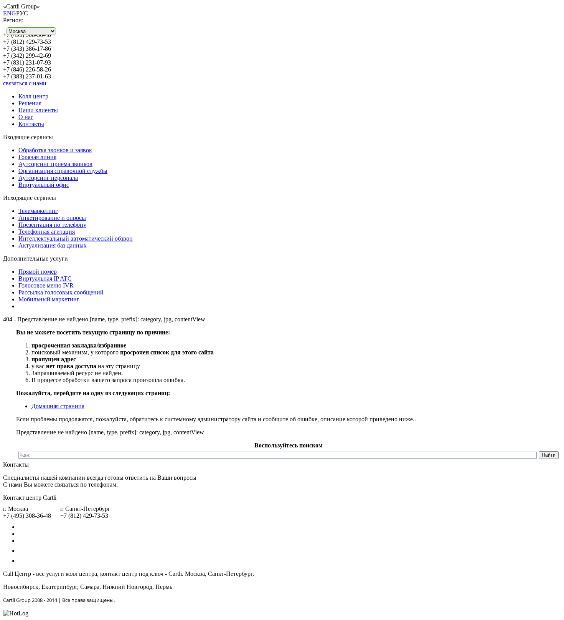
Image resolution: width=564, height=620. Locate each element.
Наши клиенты (38, 110)
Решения (29, 103)
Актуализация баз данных (52, 245)
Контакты (31, 124)
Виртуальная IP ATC (45, 278)
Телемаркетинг (38, 211)
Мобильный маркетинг (48, 299)
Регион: (13, 20)
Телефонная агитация (46, 231)
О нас (25, 117)
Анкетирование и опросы (52, 217)
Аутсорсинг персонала (48, 178)
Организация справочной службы (62, 171)
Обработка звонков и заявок (55, 150)
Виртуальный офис (43, 184)
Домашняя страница (57, 406)
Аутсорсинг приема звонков (55, 164)
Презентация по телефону (52, 224)
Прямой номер (37, 271)
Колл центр (33, 96)
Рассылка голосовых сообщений (61, 292)
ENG (9, 13)
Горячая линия (37, 157)
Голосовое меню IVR (46, 285)
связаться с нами (24, 83)
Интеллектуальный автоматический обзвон (75, 238)
